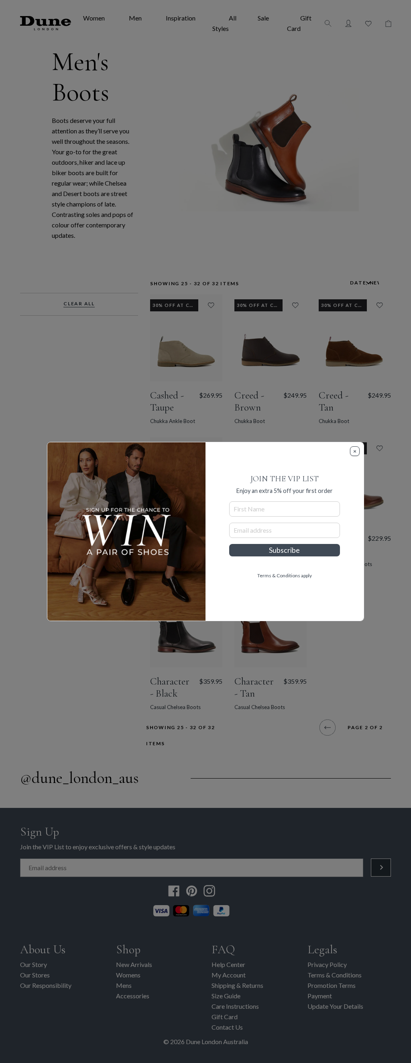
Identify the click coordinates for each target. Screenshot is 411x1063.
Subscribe (284, 550)
